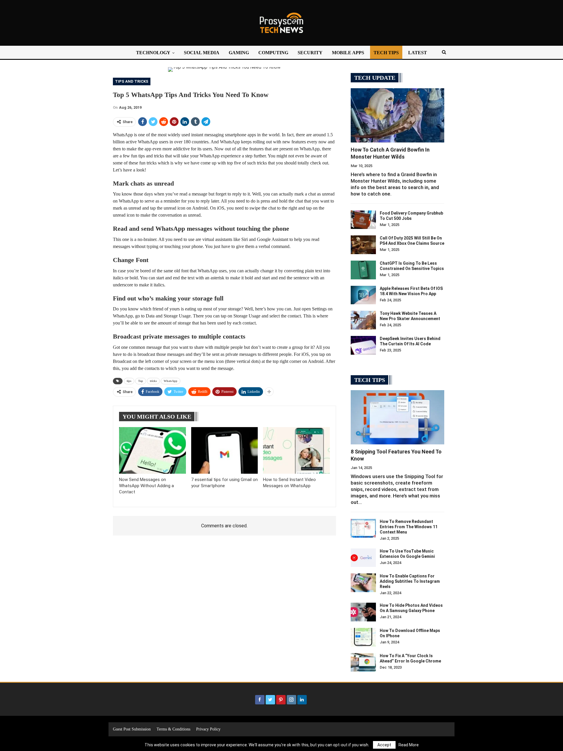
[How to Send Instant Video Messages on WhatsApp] (296, 450)
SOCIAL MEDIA (201, 52)
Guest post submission (132, 729)
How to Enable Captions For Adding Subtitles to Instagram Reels (410, 581)
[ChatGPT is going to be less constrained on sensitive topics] (363, 270)
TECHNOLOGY (153, 52)
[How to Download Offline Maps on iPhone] (363, 637)
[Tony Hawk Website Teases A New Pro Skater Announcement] (363, 320)
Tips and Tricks (131, 81)
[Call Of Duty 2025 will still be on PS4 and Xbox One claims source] (363, 244)
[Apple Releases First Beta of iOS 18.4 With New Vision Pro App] (363, 295)
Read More (408, 745)
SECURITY (310, 52)
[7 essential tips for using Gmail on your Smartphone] (224, 450)
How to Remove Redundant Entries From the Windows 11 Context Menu (408, 526)
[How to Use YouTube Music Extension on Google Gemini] (363, 557)
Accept (384, 744)
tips (129, 381)
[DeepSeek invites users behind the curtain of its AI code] (363, 345)
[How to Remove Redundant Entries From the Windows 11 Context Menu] (363, 528)
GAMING (239, 52)
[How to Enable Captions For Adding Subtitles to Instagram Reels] (363, 582)
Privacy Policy (208, 729)
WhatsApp (170, 381)
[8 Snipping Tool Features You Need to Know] (397, 417)
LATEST (417, 52)
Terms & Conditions (173, 729)
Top (140, 381)
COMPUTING (273, 52)
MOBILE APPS (348, 52)
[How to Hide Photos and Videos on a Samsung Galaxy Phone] (363, 612)
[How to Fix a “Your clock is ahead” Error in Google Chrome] (363, 662)
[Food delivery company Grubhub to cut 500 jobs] (363, 219)
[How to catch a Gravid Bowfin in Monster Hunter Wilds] (397, 115)
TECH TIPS (386, 52)
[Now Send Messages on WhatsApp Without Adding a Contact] (152, 450)
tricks (153, 381)
